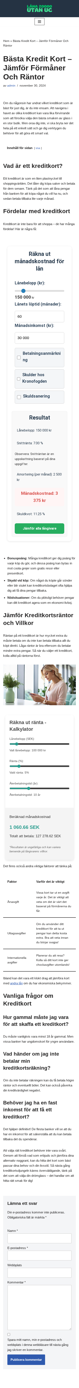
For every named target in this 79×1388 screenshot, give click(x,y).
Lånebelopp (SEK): (22, 738)
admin (11, 85)
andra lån (16, 983)
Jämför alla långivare (39, 528)
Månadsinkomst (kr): (34, 325)
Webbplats (14, 1265)
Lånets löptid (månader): (38, 304)
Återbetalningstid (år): (23, 783)
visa (38, 148)
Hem (6, 41)
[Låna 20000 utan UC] (39, 8)
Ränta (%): (16, 761)
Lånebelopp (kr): (30, 283)
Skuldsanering (36, 396)
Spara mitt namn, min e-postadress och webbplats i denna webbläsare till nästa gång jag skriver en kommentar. (37, 1345)
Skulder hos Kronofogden (34, 378)
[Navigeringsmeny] (39, 21)
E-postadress (17, 1248)
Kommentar (16, 1282)
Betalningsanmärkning (42, 356)
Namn (12, 1230)
